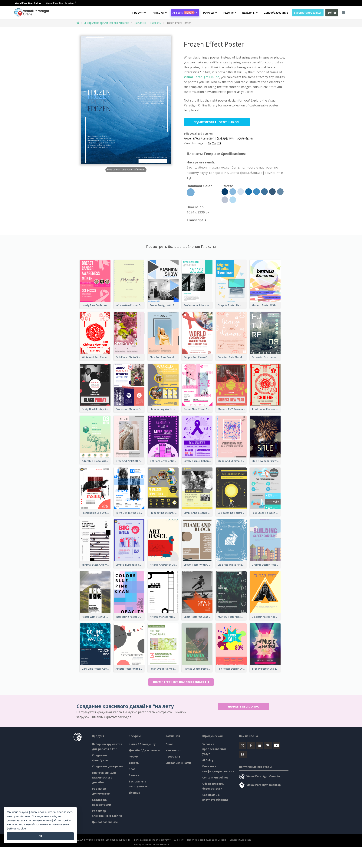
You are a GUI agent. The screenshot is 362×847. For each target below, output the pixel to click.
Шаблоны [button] (248, 12)
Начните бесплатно (243, 706)
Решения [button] (228, 12)
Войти (331, 12)
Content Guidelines (215, 777)
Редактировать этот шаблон (217, 122)
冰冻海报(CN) (245, 138)
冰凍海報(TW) (225, 138)
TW (214, 143)
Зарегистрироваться (307, 12)
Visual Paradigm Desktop (60, 3)
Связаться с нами (178, 763)
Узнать (134, 763)
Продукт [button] (138, 12)
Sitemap (134, 792)
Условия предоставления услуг (214, 749)
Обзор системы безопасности (151, 844)
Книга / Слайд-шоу (142, 744)
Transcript (195, 220)
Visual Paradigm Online (201, 77)
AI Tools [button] (183, 12)
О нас (169, 744)
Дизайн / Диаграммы (144, 750)
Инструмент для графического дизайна (104, 777)
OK (40, 836)
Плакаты (155, 23)
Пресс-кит (173, 756)
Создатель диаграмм (107, 766)
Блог (132, 769)
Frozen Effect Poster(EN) (199, 138)
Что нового (173, 750)
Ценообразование (276, 12)
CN (219, 143)
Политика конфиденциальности (206, 839)
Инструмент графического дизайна (106, 23)
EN (209, 143)
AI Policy (208, 760)
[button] (159, 12)
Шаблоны (139, 23)
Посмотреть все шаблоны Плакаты (181, 682)
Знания (134, 775)
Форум (133, 756)
